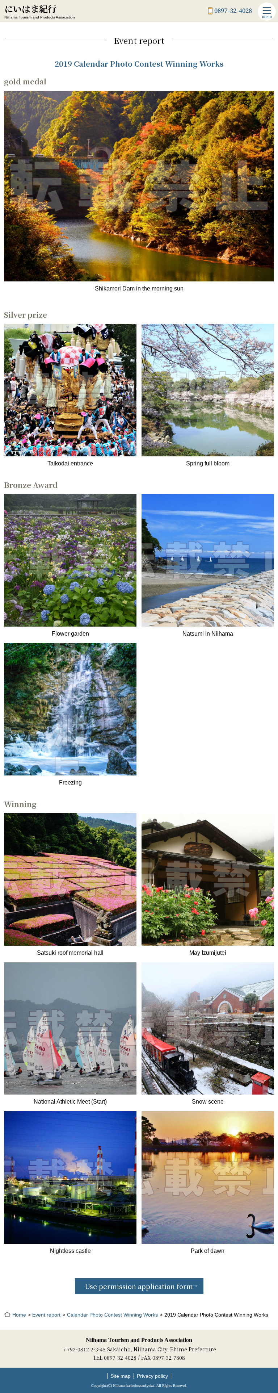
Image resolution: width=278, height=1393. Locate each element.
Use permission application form (139, 1286)
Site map (120, 1376)
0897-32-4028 (233, 10)
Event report (46, 1315)
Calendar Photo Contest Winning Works (112, 1315)
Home (19, 1315)
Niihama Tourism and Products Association (139, 1340)
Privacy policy (152, 1376)
